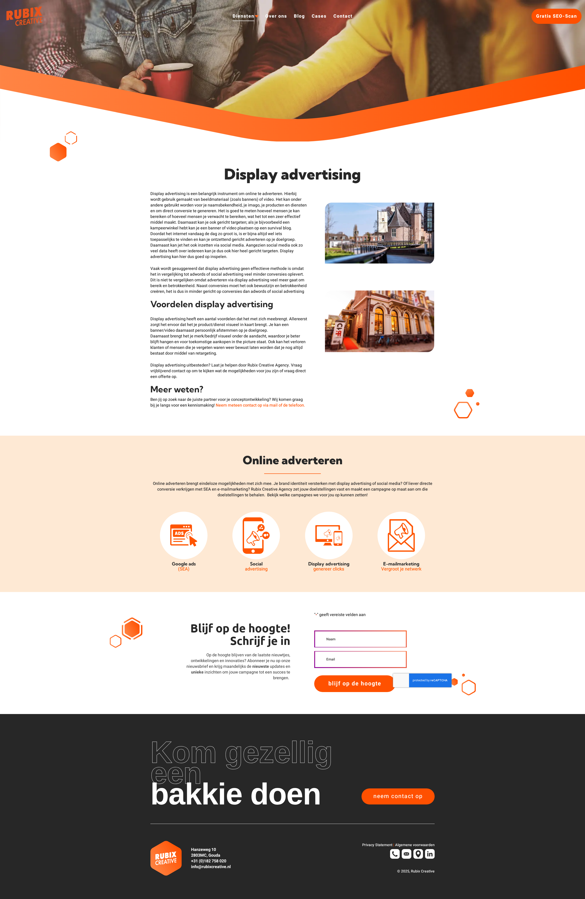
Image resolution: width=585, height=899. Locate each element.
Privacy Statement (377, 845)
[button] (398, 796)
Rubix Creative (423, 871)
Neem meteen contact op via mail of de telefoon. (260, 405)
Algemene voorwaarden (415, 845)
